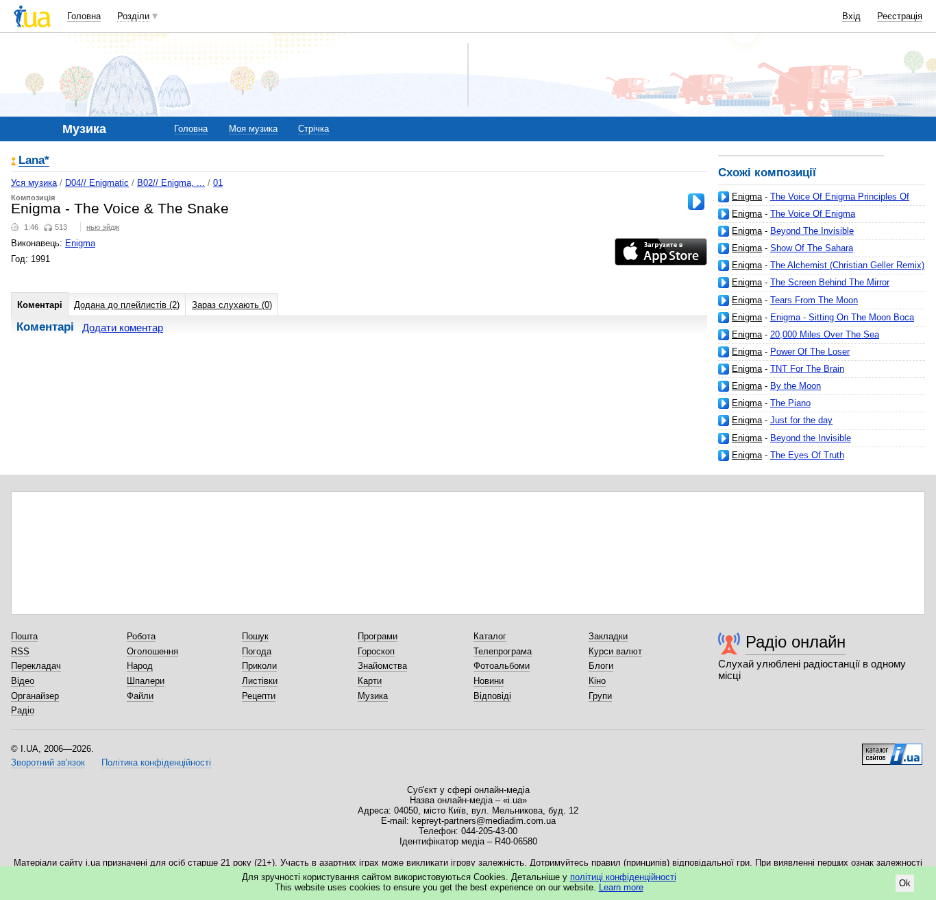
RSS (20, 651)
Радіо (22, 710)
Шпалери (145, 681)
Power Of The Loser (810, 351)
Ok (905, 883)
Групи (600, 696)
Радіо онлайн (796, 641)
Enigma (747, 196)
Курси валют (615, 651)
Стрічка (313, 128)
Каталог (489, 636)
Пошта (24, 636)
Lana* (34, 161)
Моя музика (253, 128)
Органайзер (35, 696)
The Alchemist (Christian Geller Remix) (847, 265)
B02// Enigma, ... (171, 183)
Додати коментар (122, 327)
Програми (377, 636)
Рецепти (258, 696)
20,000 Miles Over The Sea (824, 334)
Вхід (851, 16)
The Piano (790, 403)
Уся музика (34, 183)
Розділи (133, 16)
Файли (140, 696)
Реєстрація (899, 16)
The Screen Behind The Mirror (829, 282)
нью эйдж (102, 227)
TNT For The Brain (807, 369)
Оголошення (152, 651)
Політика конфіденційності (156, 762)
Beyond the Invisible (810, 438)
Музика (373, 696)
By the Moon (795, 386)
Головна (84, 16)
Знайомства (382, 666)
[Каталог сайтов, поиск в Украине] (892, 749)
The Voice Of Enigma (812, 214)
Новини (488, 681)
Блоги (601, 666)
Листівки (260, 681)
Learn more (621, 887)
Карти (370, 681)
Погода (256, 651)
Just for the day (801, 420)
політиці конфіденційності (623, 877)
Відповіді (492, 696)
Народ (140, 666)
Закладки (608, 636)
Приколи (259, 666)
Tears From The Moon (814, 300)
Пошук (255, 636)
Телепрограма (502, 651)
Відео (22, 681)
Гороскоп (376, 651)
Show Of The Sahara (811, 248)
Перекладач (36, 666)
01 (218, 183)
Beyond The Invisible (812, 231)
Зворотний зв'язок (48, 762)
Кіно (597, 681)
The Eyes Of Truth (807, 455)
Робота (141, 636)
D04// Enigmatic (97, 183)
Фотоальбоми (501, 666)
